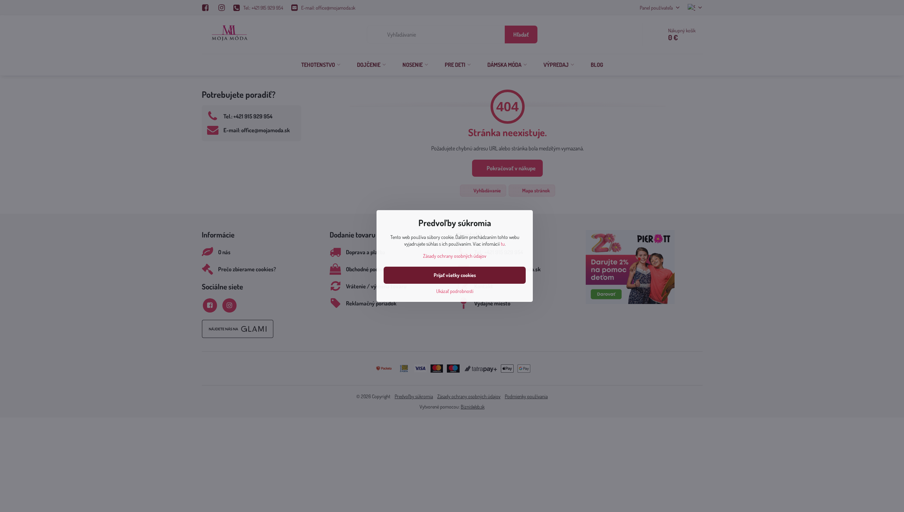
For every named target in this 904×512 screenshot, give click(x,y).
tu (503, 244)
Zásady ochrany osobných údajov (454, 256)
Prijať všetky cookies (455, 275)
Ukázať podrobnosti (454, 291)
